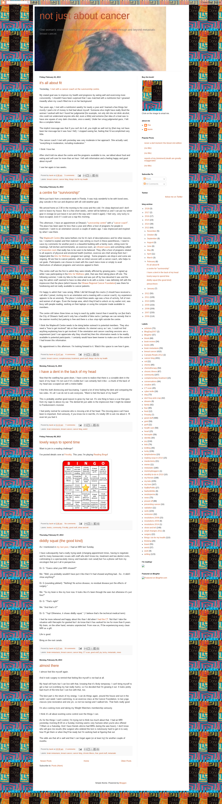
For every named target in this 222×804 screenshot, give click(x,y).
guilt (146, 425)
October (151, 235)
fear (96, 753)
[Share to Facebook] (93, 175)
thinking (147, 541)
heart (146, 431)
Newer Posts (46, 761)
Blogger (122, 783)
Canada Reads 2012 (153, 355)
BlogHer (148, 335)
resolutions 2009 (151, 521)
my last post (62, 547)
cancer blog (63, 179)
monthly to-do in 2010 (153, 474)
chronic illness (88, 753)
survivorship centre (97, 223)
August (150, 242)
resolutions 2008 (151, 518)
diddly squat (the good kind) (61, 541)
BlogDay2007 (150, 331)
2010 (147, 301)
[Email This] (84, 175)
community (57, 527)
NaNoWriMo (149, 491)
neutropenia (149, 494)
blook (146, 338)
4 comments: (70, 354)
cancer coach (120, 223)
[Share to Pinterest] (96, 175)
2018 (147, 208)
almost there (49, 666)
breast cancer (52, 179)
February (151, 261)
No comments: (71, 524)
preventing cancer (152, 504)
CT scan (86, 652)
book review (149, 341)
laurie (150, 129)
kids (146, 444)
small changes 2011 (153, 531)
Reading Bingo (100, 454)
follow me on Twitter (174, 197)
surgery (147, 534)
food (146, 411)
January (151, 288)
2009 (147, 305)
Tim (149, 125)
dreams (147, 401)
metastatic (112, 652)
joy (101, 652)
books (49, 527)
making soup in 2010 (153, 458)
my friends (148, 478)
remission (148, 514)
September (152, 238)
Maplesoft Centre (51, 238)
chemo (147, 365)
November (152, 231)
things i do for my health (78, 179)
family (147, 405)
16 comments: (70, 648)
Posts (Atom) (57, 766)
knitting (147, 448)
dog (146, 395)
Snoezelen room (49, 250)
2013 (147, 228)
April (149, 254)
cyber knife (149, 391)
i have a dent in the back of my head (67, 372)
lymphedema (150, 454)
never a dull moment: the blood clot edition (163, 143)
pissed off (148, 501)
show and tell (83, 527)
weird (85, 429)
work (146, 551)
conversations (150, 381)
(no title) (147, 148)
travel (146, 544)
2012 (147, 293)
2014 (147, 224)
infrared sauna (103, 247)
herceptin (148, 434)
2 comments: (70, 749)
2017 (147, 212)
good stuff (84, 358)
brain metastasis (53, 429)
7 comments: (70, 425)
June (149, 246)
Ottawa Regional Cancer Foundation (98, 283)
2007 (147, 312)
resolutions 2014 (151, 524)
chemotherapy (150, 368)
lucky (105, 652)
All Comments (152, 184)
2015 (147, 220)
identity (147, 438)
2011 (147, 297)
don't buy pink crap (152, 398)
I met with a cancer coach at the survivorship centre (74, 89)
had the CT (102, 619)
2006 (147, 316)
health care (149, 428)
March (150, 257)
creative (147, 385)
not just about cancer (84, 15)
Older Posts (126, 761)
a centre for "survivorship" (59, 192)
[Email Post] (79, 175)
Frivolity (68, 454)
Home (86, 761)
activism (147, 328)
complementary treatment (69, 358)
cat (145, 361)
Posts (148, 179)
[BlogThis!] (87, 175)
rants (146, 511)
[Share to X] (90, 175)
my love (147, 484)
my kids (147, 481)
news (119, 652)
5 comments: (70, 175)
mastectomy (149, 461)
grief (146, 421)
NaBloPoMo (149, 488)
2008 (147, 308)
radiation (148, 508)
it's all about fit (50, 83)
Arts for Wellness (62, 256)
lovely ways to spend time (59, 442)
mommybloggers (151, 471)
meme (147, 464)
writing (147, 554)
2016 (147, 216)
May (149, 250)
